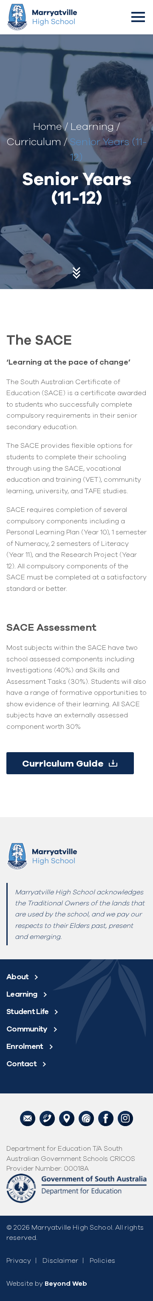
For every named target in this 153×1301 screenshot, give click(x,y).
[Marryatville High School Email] (27, 1117)
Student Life (27, 1011)
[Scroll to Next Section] (76, 275)
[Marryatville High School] (41, 17)
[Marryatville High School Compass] (86, 1117)
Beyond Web (66, 1283)
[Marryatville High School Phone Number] (47, 1117)
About (17, 976)
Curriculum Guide (63, 763)
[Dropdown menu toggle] (38, 976)
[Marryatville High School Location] (66, 1117)
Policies (102, 1260)
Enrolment (24, 1046)
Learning (92, 126)
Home (47, 126)
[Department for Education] (76, 1187)
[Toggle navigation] (138, 17)
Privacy (18, 1260)
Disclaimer (60, 1260)
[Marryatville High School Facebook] (105, 1117)
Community (27, 1028)
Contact (21, 1063)
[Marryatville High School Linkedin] (125, 1117)
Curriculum (33, 141)
